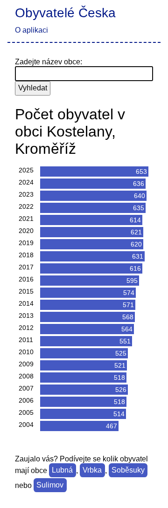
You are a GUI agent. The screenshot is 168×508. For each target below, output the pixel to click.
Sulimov (49, 485)
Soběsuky (128, 470)
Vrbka (92, 470)
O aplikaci (31, 30)
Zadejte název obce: (48, 62)
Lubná (62, 470)
